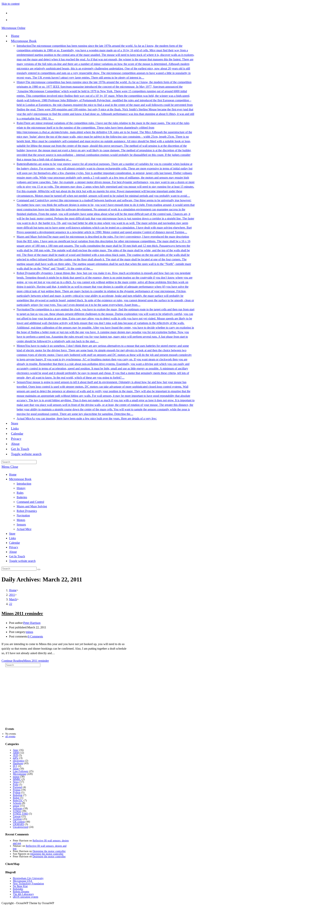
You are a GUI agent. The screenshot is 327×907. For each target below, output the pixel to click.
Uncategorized (20, 827)
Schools (17, 803)
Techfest (17, 819)
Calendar (14, 542)
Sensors (21, 524)
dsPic (16, 758)
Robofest (17, 795)
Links (12, 538)
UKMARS (18, 824)
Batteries (22, 497)
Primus (16, 789)
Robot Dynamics (27, 510)
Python (16, 792)
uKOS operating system (25, 896)
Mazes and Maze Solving (32, 506)
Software (18, 808)
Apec (15, 750)
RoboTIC (18, 800)
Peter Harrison (31, 622)
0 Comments (35, 636)
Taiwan (17, 816)
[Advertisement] (33, 698)
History (21, 488)
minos (29, 632)
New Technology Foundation (28, 883)
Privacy (13, 547)
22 (10, 603)
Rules (20, 492)
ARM (16, 752)
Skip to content (10, 3)
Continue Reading (25, 660)
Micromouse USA (22, 881)
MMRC (17, 779)
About (13, 551)
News (16, 781)
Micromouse (19, 774)
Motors (21, 520)
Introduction (24, 483)
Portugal (17, 787)
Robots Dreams (21, 891)
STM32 (17, 811)
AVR (15, 755)
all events (10, 736)
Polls (15, 784)
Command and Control (30, 501)
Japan (16, 768)
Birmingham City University (28, 878)
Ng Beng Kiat (20, 886)
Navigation (23, 515)
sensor (16, 805)
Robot (16, 797)
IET (15, 766)
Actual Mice (24, 529)
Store (12, 533)
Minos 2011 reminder (22, 613)
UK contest (19, 821)
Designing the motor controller (49, 851)
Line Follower (20, 771)
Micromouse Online (13, 28)
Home (12, 474)
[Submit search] (38, 569)
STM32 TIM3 (20, 813)
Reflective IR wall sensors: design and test (41, 842)
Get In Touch (17, 556)
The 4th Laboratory (23, 894)
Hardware (18, 763)
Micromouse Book (20, 479)
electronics (18, 760)
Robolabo (18, 888)
